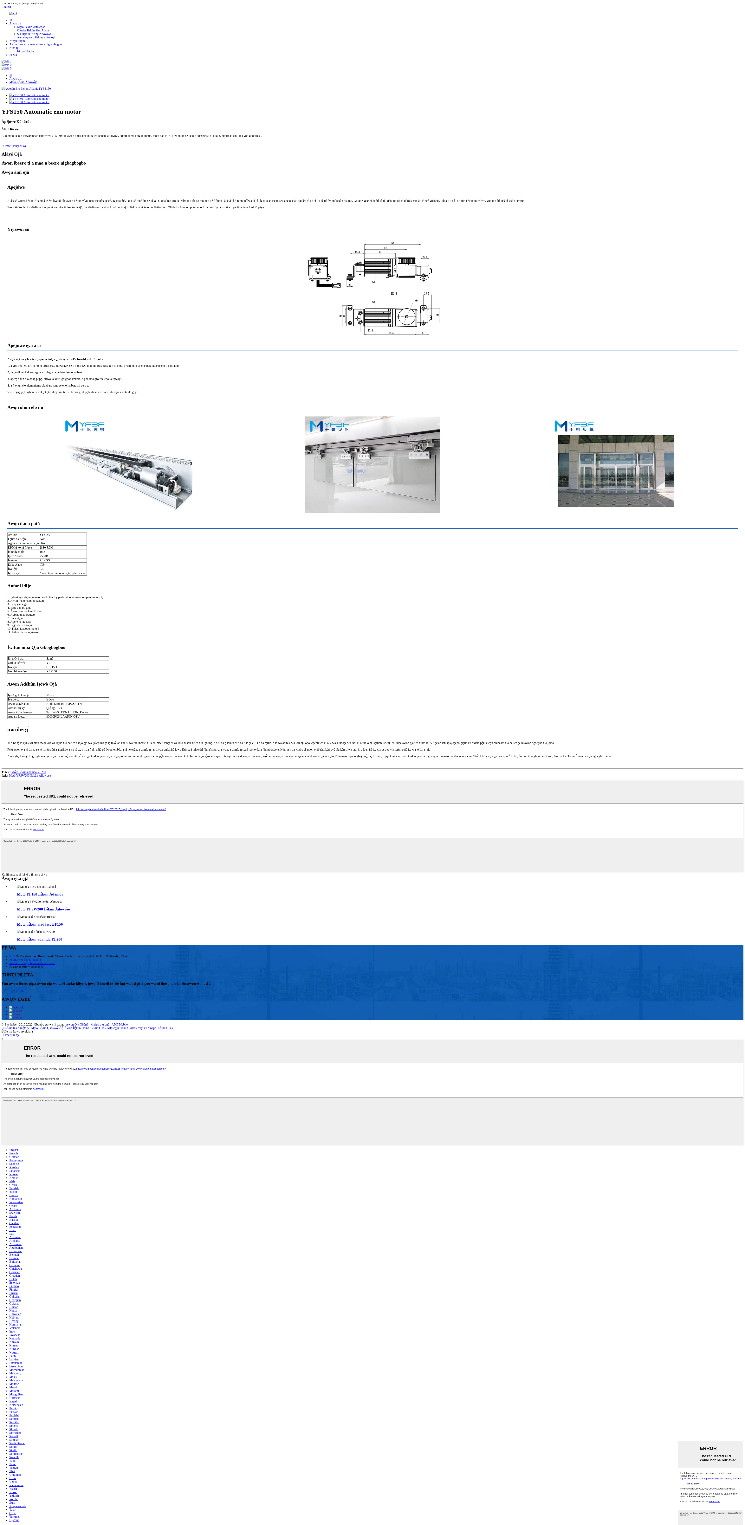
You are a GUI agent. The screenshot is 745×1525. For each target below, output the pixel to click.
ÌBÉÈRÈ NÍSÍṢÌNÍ (13, 991)
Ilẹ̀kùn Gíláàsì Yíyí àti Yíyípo (138, 1028)
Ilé (10, 20)
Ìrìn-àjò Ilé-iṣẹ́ (25, 51)
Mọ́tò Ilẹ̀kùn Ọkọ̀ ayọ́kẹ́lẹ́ (47, 1028)
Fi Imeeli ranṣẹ (11, 1035)
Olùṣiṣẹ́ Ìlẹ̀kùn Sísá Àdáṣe (33, 30)
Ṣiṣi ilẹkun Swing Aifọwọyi (34, 34)
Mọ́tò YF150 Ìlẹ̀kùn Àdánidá (40, 894)
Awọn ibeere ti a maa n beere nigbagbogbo (35, 44)
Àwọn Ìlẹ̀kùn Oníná (76, 1028)
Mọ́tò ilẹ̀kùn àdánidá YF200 (28, 772)
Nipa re (13, 47)
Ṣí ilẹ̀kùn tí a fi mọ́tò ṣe (16, 1028)
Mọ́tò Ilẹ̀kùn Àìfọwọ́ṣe (31, 27)
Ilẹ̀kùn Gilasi (165, 1028)
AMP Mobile (120, 1024)
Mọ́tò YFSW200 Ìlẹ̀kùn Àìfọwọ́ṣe (30, 775)
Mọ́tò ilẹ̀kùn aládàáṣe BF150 (40, 924)
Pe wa (13, 54)
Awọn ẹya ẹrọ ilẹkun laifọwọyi (36, 37)
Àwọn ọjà (15, 23)
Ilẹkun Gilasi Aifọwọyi (105, 1028)
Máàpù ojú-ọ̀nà (100, 1024)
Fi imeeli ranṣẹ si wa (14, 145)
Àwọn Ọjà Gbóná (77, 1024)
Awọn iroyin (17, 40)
